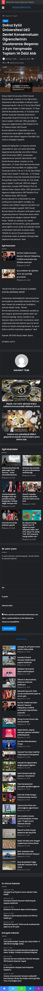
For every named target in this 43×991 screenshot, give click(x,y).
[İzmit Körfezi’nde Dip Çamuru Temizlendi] (9, 776)
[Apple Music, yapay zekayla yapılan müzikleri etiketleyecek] (9, 733)
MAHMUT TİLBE (11, 59)
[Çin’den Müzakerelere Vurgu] (9, 744)
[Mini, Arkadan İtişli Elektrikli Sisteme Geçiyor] (9, 854)
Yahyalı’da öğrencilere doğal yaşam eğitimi (27, 764)
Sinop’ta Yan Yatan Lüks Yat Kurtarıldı (27, 720)
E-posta (5, 596)
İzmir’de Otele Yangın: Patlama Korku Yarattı (27, 796)
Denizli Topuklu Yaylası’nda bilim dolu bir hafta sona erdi (30, 497)
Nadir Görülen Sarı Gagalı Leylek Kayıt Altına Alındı (28, 842)
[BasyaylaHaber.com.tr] (21, 7)
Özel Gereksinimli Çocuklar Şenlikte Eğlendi (28, 785)
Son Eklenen (21, 639)
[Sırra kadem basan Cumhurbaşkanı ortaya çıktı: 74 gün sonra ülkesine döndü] (9, 819)
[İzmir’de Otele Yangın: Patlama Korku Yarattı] (9, 798)
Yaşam (15, 16)
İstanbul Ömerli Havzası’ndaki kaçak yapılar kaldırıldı (26, 660)
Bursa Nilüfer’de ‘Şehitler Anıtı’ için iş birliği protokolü (27, 274)
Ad (3, 587)
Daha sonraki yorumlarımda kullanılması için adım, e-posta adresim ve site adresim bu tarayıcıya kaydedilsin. (20, 618)
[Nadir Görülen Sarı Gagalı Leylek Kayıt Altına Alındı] (9, 844)
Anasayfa (7, 16)
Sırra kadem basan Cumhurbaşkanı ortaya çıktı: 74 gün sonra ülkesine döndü (27, 820)
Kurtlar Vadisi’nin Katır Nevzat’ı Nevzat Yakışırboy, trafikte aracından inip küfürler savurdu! (27, 707)
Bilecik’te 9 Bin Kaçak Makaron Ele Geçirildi (26, 831)
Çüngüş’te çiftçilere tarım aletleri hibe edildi (28, 648)
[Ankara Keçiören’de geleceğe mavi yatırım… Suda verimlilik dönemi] (11, 460)
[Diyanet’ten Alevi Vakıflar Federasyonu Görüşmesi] (9, 755)
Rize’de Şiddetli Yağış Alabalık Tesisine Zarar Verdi (27, 864)
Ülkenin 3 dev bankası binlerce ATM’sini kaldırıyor (26, 682)
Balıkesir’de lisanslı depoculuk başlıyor (20, 2)
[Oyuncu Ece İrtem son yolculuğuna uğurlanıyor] (9, 808)
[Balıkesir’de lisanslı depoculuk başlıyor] (9, 672)
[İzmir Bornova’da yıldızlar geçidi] (11, 515)
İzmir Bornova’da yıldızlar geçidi (9, 524)
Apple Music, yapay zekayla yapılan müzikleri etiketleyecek (28, 732)
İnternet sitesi (7, 605)
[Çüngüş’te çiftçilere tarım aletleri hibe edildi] (9, 650)
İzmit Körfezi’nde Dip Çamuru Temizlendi (26, 774)
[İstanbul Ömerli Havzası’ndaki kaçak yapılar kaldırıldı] (9, 660)
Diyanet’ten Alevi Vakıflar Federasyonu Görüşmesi (28, 753)
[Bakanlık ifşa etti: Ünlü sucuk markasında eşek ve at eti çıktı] (9, 694)
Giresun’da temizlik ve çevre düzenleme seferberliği (31, 470)
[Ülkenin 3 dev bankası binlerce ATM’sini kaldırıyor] (9, 682)
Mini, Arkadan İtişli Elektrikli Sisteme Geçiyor (28, 852)
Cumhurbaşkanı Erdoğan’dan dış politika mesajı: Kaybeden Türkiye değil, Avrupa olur (9, 499)
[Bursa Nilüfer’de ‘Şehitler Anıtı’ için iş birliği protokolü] (8, 273)
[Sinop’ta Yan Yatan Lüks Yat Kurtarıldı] (9, 722)
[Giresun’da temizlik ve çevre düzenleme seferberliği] (31, 460)
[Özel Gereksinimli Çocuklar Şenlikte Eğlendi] (9, 787)
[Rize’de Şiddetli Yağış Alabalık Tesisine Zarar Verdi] (9, 865)
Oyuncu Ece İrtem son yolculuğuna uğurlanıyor (28, 806)
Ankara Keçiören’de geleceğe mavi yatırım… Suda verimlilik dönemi (10, 471)
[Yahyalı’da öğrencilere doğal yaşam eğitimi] (9, 766)
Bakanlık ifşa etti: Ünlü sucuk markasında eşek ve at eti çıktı (28, 693)
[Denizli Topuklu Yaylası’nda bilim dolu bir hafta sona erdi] (31, 486)
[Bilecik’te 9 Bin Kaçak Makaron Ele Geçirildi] (9, 833)
